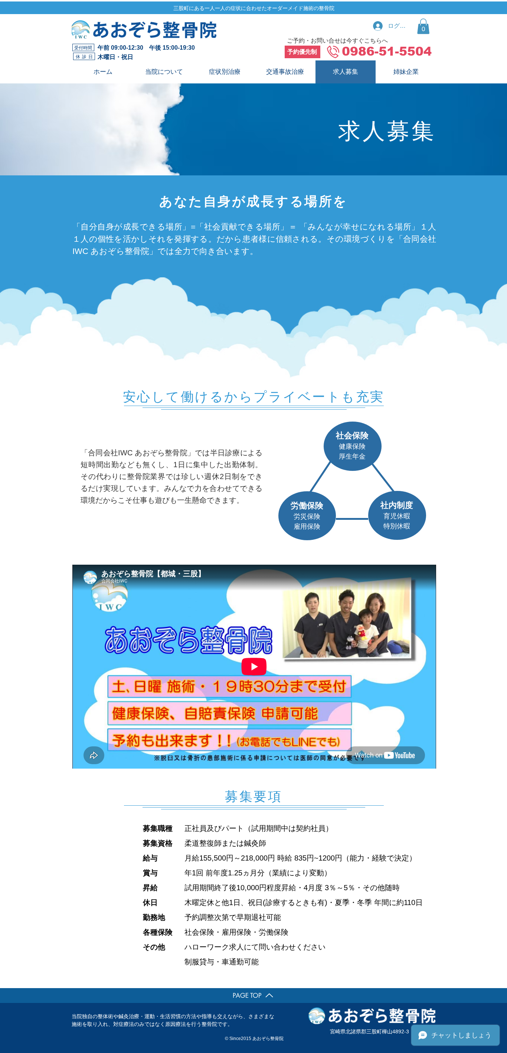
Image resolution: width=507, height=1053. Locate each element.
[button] (423, 26)
